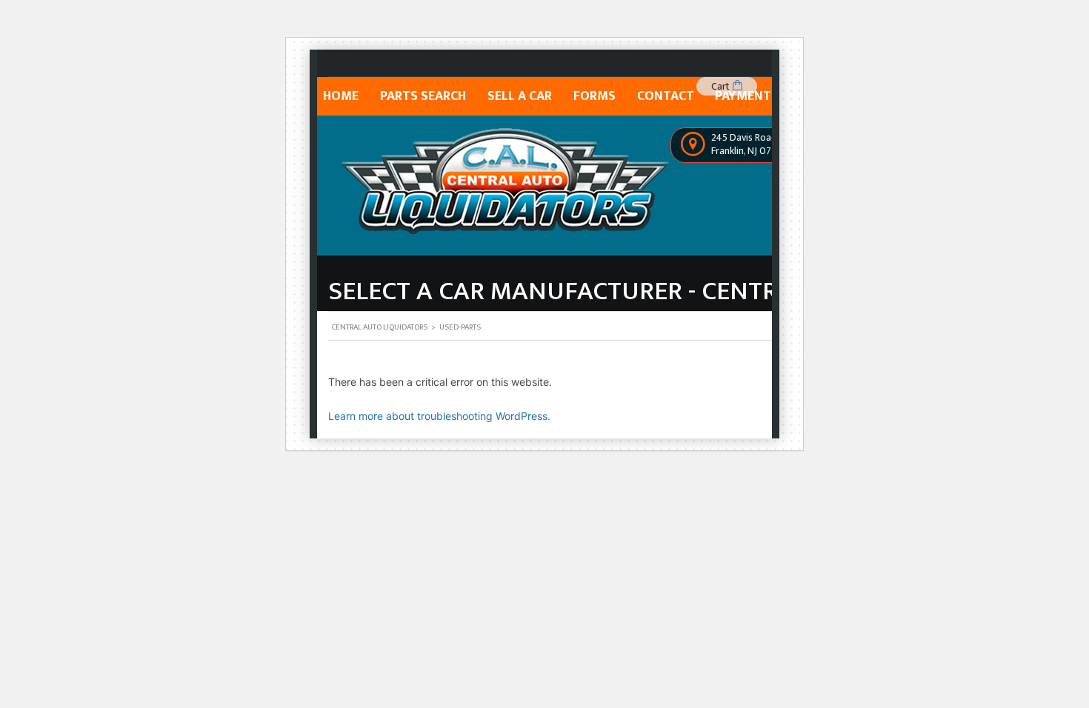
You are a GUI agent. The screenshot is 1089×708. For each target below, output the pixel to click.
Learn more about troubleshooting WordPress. (439, 416)
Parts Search (423, 96)
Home (341, 96)
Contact (665, 96)
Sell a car (519, 96)
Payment (743, 96)
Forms (594, 96)
